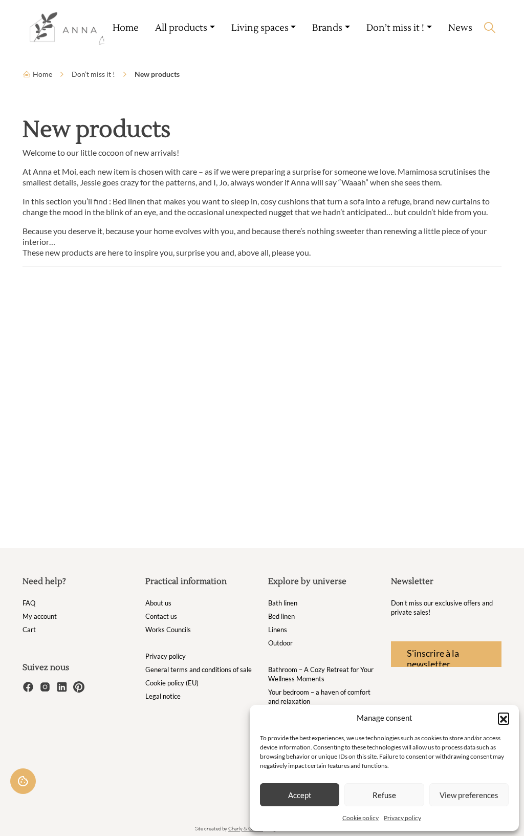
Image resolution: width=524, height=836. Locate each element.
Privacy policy (402, 818)
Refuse (384, 795)
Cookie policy (360, 818)
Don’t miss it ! (93, 74)
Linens (277, 629)
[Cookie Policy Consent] (23, 781)
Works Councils (168, 629)
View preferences (469, 795)
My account (40, 616)
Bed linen (281, 616)
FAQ (29, 603)
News (460, 28)
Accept (300, 795)
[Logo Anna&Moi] (64, 28)
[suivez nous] (29, 686)
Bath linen (282, 603)
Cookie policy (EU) (172, 683)
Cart (29, 629)
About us (158, 603)
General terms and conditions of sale (198, 669)
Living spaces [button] (260, 28)
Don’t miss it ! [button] (395, 28)
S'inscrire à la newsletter (433, 657)
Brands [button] (327, 28)
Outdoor (280, 643)
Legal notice (163, 696)
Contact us (161, 616)
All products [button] (181, 28)
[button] (503, 718)
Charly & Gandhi (245, 828)
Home (126, 28)
